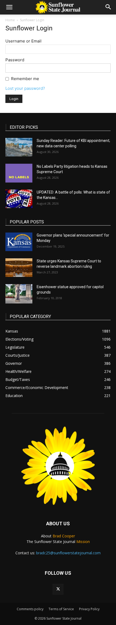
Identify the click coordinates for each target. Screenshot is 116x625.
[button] (9, 7)
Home (10, 20)
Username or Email (23, 41)
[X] (58, 589)
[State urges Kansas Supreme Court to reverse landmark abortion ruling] (18, 267)
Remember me (25, 78)
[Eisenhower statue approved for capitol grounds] (18, 293)
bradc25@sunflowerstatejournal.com (68, 552)
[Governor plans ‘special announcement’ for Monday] (18, 242)
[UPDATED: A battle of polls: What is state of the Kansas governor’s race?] (18, 199)
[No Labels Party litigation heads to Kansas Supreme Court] (18, 173)
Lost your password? (25, 88)
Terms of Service (61, 609)
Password (14, 59)
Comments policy (30, 609)
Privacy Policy (89, 609)
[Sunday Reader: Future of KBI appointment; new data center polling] (18, 147)
